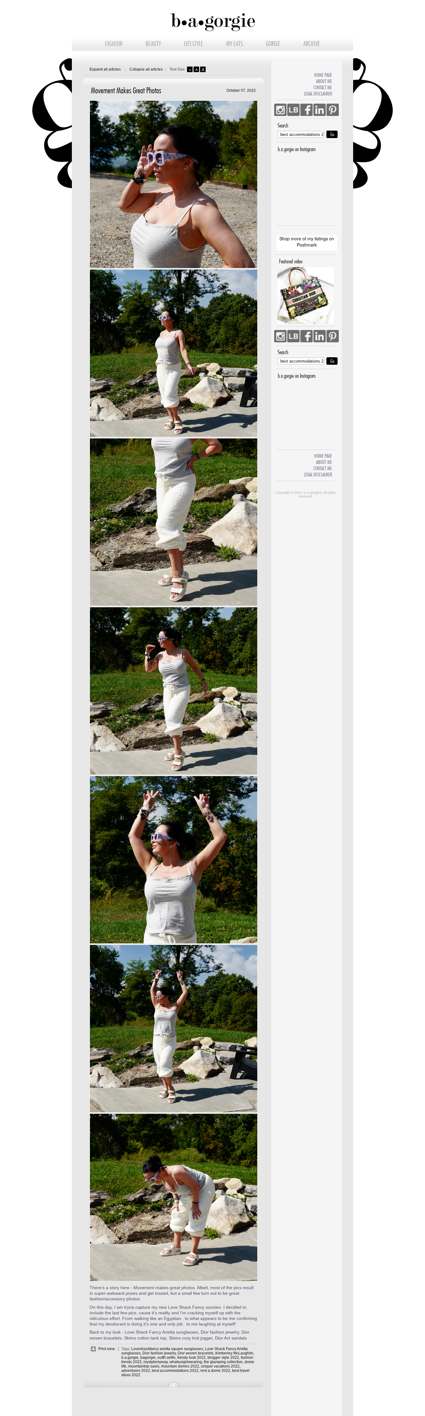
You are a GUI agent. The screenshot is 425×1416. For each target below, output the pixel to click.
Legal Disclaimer (318, 93)
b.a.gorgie (129, 1357)
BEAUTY (153, 43)
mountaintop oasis (143, 1366)
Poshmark (307, 245)
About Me (324, 81)
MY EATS (234, 43)
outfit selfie (166, 1357)
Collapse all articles (146, 69)
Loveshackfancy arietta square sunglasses (167, 1349)
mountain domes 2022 (180, 1366)
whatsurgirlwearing (186, 1362)
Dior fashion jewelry (159, 1353)
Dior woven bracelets (195, 1353)
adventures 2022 (135, 1370)
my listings (317, 238)
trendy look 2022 (191, 1357)
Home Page (323, 75)
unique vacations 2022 (220, 1366)
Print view (106, 1349)
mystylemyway (155, 1362)
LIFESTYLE (193, 43)
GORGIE (273, 43)
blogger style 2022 (223, 1357)
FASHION (114, 43)
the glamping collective (223, 1362)
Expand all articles (105, 69)
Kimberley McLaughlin (234, 1353)
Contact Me (322, 87)
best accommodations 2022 (175, 1370)
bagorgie (148, 1357)
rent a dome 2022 (215, 1370)
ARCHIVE (311, 43)
